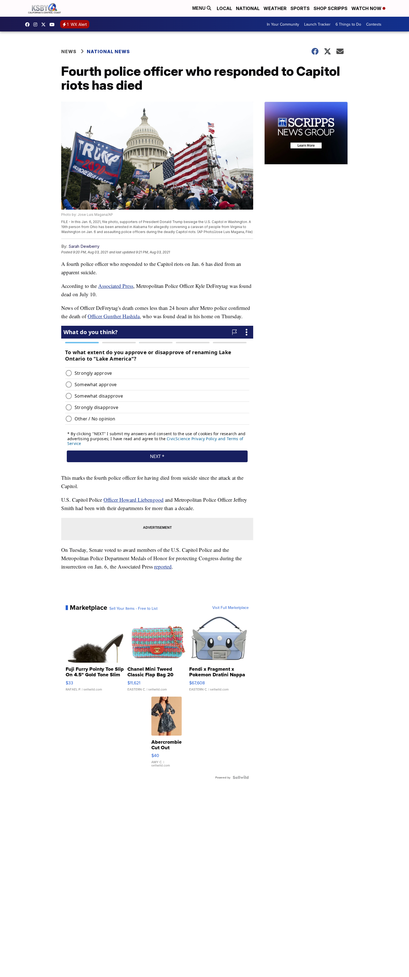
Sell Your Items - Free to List (133, 608)
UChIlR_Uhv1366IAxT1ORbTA (53, 24)
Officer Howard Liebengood (134, 499)
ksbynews (28, 24)
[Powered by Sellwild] (241, 777)
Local (224, 8)
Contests (373, 24)
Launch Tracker (317, 24)
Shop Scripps (331, 8)
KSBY (44, 24)
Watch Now (367, 8)
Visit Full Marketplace (230, 607)
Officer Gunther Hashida (114, 316)
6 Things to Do (348, 24)
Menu (199, 8)
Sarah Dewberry (83, 246)
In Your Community (283, 24)
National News (108, 51)
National (248, 8)
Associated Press (115, 285)
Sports (300, 8)
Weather (275, 8)
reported (163, 566)
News (69, 51)
